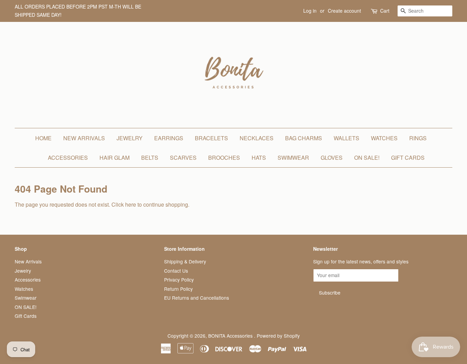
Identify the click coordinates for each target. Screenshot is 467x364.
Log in (310, 10)
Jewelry (23, 270)
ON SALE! (366, 157)
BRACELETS (211, 138)
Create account (344, 10)
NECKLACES (256, 138)
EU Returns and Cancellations (196, 297)
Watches (24, 288)
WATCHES (384, 138)
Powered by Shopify (278, 335)
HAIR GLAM (114, 157)
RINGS (418, 138)
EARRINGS (168, 138)
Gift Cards (26, 315)
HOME (43, 138)
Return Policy (178, 288)
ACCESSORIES (68, 157)
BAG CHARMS (303, 138)
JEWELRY (130, 138)
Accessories (28, 279)
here (130, 204)
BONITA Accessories (231, 335)
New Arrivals (28, 261)
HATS (259, 157)
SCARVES (183, 157)
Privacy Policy (179, 279)
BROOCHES (224, 157)
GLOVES (332, 157)
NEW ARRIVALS (84, 138)
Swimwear (26, 297)
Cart (384, 10)
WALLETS (346, 138)
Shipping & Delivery (185, 261)
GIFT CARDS (408, 157)
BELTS (149, 157)
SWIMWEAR (293, 157)
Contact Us (176, 270)
